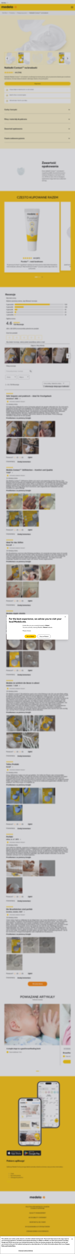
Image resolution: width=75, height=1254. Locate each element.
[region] (37, 1245)
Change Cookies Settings (25, 1250)
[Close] (72, 1239)
